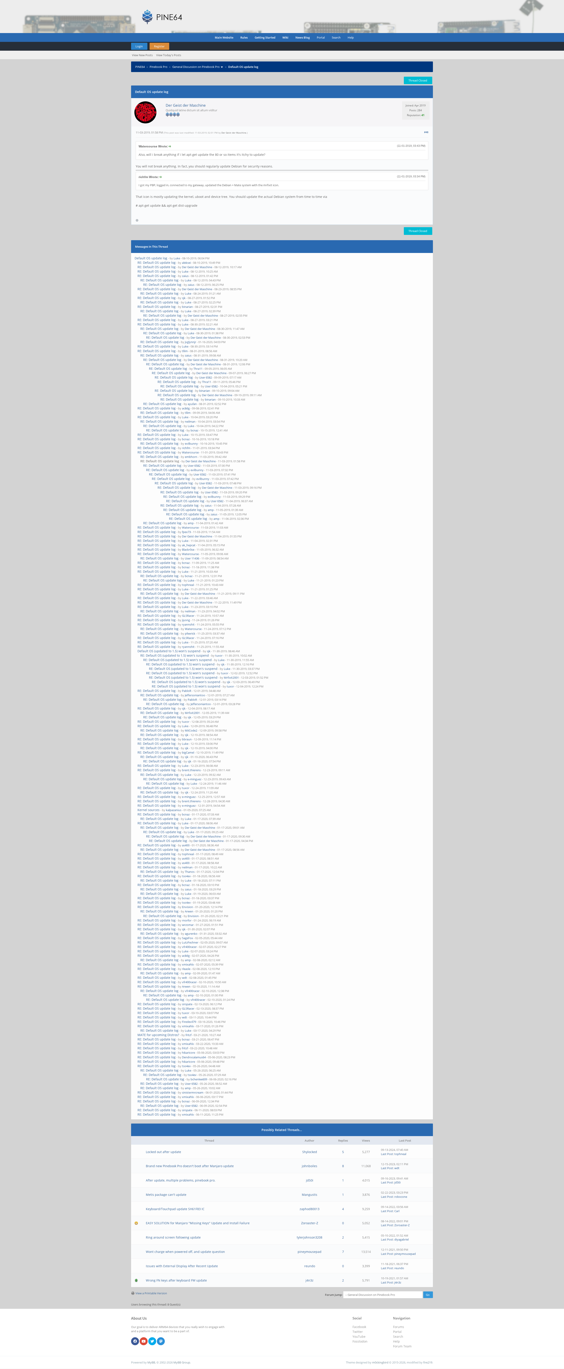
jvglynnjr (190, 342)
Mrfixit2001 (231, 678)
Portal (321, 37)
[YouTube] (144, 1341)
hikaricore (188, 1053)
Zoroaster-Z (309, 1223)
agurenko (191, 934)
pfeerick (190, 633)
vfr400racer (189, 947)
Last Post (387, 1154)
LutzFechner (190, 942)
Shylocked (309, 1152)
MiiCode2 (191, 730)
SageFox (187, 938)
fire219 (427, 1362)
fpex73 (186, 532)
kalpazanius (173, 810)
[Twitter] (152, 1341)
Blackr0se (188, 550)
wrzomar (188, 925)
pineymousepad (309, 1252)
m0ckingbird (380, 1362)
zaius (185, 276)
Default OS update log (151, 258)
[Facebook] (135, 1341)
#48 (426, 132)
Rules (244, 37)
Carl (396, 1211)
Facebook (359, 1327)
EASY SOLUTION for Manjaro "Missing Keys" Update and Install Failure (198, 1223)
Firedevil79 (189, 1022)
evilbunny (191, 444)
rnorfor (186, 920)
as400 (185, 845)
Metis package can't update (166, 1195)
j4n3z (310, 1280)
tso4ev (186, 876)
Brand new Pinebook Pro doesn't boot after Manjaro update (190, 1166)
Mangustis (309, 1195)
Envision (187, 907)
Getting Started (265, 37)
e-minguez (194, 779)
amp (211, 510)
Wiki (285, 37)
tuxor (219, 656)
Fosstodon (359, 1341)
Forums (398, 1327)
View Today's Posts (168, 55)
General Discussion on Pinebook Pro (196, 67)
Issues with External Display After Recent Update (182, 1266)
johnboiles (309, 1166)
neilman (190, 422)
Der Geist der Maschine (186, 105)
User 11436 (192, 558)
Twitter (357, 1332)
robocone (400, 1197)
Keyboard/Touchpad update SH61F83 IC (175, 1209)
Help (351, 37)
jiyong (186, 620)
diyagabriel (401, 1239)
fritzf (188, 1035)
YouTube (358, 1336)
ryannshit (188, 624)
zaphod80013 (309, 1209)
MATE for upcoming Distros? (158, 1035)
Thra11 (197, 369)
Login (139, 46)
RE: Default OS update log (156, 262)
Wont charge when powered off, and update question (185, 1252)
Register (159, 46)
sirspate (187, 1004)
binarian (187, 307)
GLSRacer (188, 616)
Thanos (190, 872)
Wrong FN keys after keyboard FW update (176, 1280)
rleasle (186, 969)
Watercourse (190, 452)
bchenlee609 (199, 1079)
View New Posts (142, 55)
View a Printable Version (151, 1293)
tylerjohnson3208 (309, 1237)
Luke (177, 258)
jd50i (309, 1180)
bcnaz (194, 430)
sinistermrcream (192, 1092)
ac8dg (186, 408)
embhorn (191, 457)
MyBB (151, 1362)
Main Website (224, 37)
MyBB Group (181, 1362)
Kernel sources (148, 810)
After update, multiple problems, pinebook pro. (180, 1180)
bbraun (187, 739)
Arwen (189, 911)
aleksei (186, 263)
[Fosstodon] (161, 1341)
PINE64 (140, 67)
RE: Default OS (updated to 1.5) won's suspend (174, 655)
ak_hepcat (188, 545)
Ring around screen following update (173, 1237)
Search (336, 37)
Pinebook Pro (158, 67)
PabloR (186, 691)
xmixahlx (188, 964)
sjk (184, 298)
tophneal (188, 585)
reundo (309, 1266)
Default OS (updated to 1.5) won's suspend (168, 651)
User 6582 (205, 377)
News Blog (302, 37)
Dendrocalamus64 (194, 1057)
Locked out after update (163, 1152)
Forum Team (402, 1346)
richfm (186, 448)
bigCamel (188, 752)
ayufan (192, 404)
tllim (185, 351)
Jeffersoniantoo (195, 695)
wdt (184, 978)
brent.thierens (191, 770)
